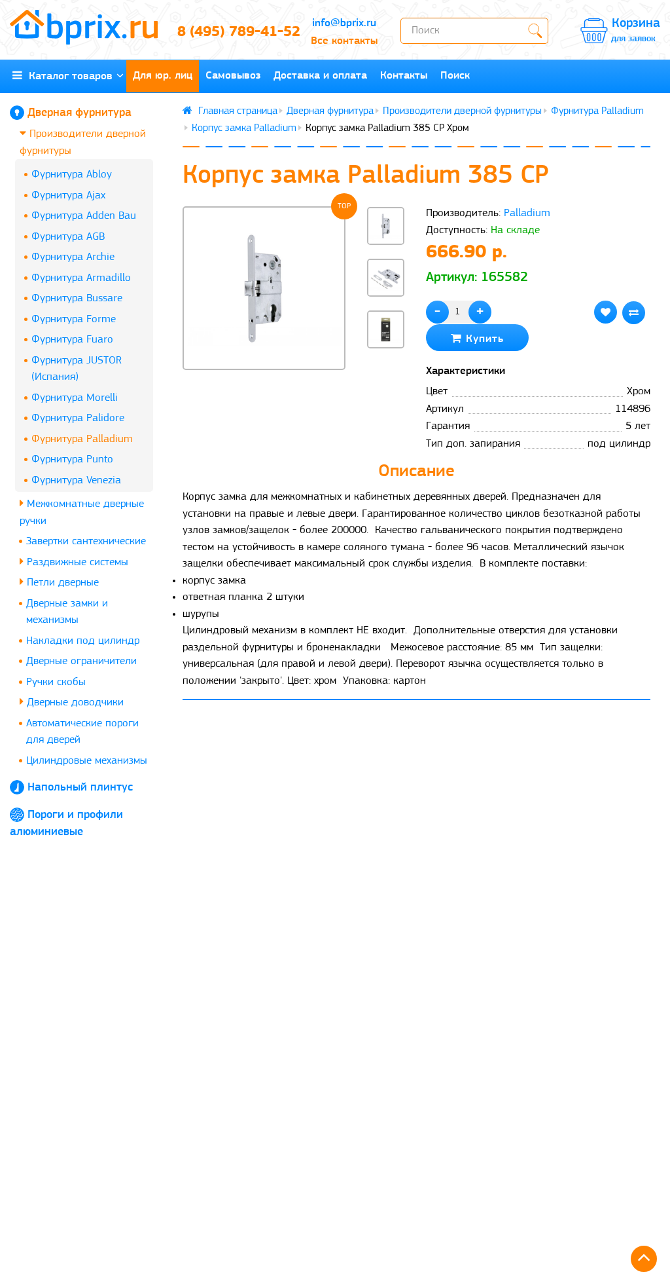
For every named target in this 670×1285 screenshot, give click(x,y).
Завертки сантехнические (86, 541)
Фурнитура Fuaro (72, 339)
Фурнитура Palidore (77, 418)
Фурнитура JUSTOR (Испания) (76, 369)
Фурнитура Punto (72, 459)
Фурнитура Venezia (76, 480)
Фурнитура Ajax (68, 195)
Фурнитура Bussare (76, 298)
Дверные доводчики (74, 702)
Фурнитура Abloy (71, 174)
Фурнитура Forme (73, 319)
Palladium (527, 213)
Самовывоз (232, 75)
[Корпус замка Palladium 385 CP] (264, 288)
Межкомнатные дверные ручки (82, 512)
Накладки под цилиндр (82, 640)
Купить (483, 339)
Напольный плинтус (80, 788)
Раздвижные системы (76, 562)
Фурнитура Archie (73, 257)
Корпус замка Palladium (244, 128)
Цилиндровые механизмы (86, 760)
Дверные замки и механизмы (67, 612)
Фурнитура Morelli (74, 397)
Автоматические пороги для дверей (82, 732)
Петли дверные (61, 582)
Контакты (403, 75)
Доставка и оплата (320, 75)
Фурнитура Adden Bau (83, 215)
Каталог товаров (67, 76)
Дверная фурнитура (79, 113)
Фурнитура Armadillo (81, 278)
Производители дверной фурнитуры (83, 142)
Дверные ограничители (81, 661)
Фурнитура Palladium (82, 439)
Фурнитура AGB (68, 236)
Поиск (455, 75)
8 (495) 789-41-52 (232, 32)
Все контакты (344, 41)
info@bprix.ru (344, 23)
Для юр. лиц (162, 75)
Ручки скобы (56, 682)
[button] (386, 370)
